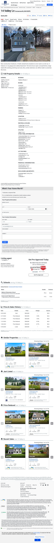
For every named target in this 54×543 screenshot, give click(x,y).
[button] (50, 5)
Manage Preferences (39, 536)
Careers (48, 1)
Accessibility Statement (25, 493)
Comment (4, 233)
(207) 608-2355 (20, 399)
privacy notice (36, 532)
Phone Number (5, 228)
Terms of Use (29, 251)
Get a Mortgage (14, 5)
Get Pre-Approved (38, 275)
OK (37, 540)
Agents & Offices (30, 2)
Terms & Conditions (24, 491)
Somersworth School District (15, 287)
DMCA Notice (23, 495)
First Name (4, 219)
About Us (44, 1)
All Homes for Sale (5, 485)
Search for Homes (14, 2)
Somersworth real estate (20, 479)
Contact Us (28, 485)
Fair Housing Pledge (32, 495)
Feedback (22, 485)
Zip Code (5, 212)
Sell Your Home (23, 2)
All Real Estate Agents (5, 486)
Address (5, 202)
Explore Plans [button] (20, 529)
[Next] (52, 355)
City (3, 206)
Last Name (30, 219)
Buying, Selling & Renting (35, 1)
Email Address (5, 224)
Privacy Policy (28, 486)
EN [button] (52, 1)
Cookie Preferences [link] (24, 496)
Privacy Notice (35, 251)
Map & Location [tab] (12, 24)
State (29, 206)
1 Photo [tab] (4, 24)
